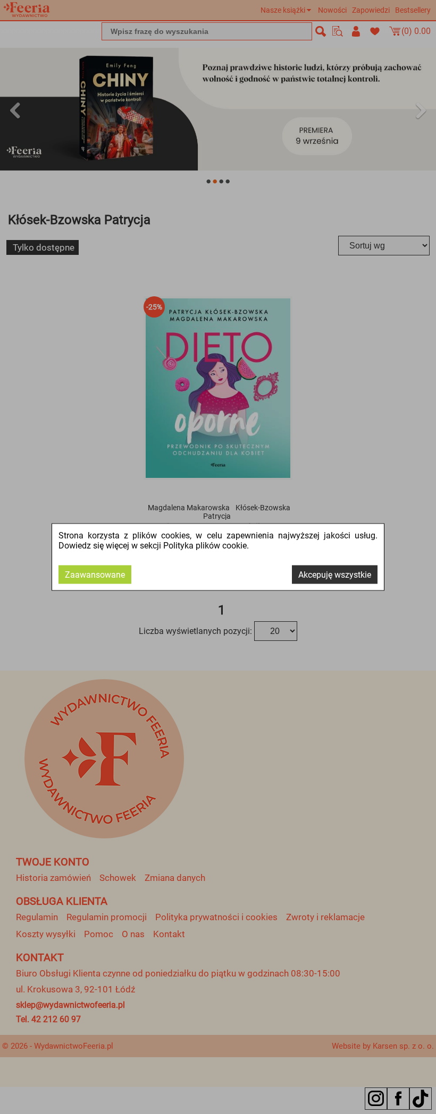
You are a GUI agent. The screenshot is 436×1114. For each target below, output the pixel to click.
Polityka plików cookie (205, 546)
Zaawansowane (95, 575)
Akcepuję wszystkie (334, 575)
